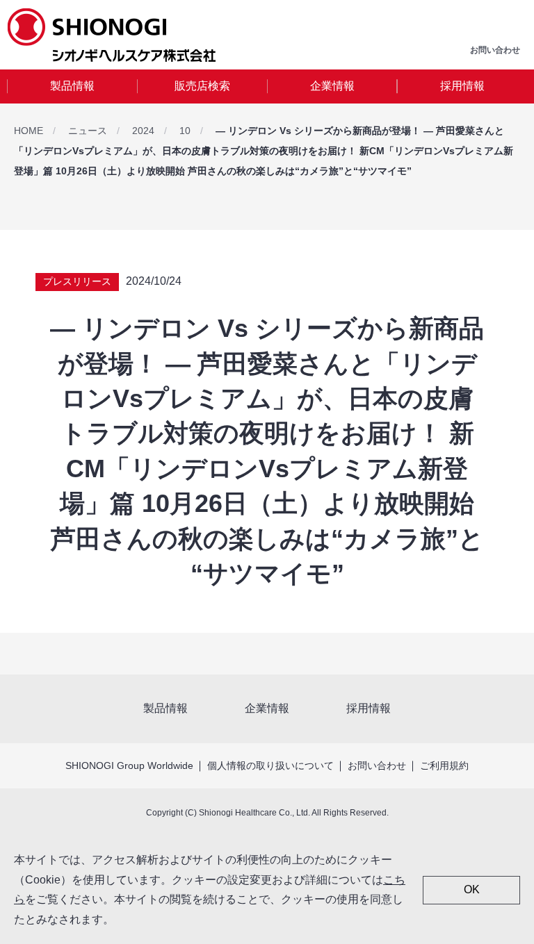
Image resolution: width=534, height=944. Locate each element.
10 (185, 130)
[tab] (72, 86)
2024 (143, 130)
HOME (28, 130)
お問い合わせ (377, 765)
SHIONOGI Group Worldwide (129, 765)
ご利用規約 (444, 765)
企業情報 (332, 86)
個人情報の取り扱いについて (270, 765)
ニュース (87, 130)
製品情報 (72, 86)
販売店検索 (202, 86)
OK (472, 889)
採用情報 (462, 86)
